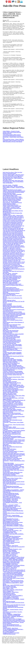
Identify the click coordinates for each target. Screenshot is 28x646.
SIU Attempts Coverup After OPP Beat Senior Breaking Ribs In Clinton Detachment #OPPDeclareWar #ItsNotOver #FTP (13, 562)
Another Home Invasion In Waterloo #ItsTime (13, 372)
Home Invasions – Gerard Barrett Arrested (12, 202)
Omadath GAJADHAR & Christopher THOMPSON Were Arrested (11, 633)
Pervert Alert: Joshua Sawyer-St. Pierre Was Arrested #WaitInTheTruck (13, 369)
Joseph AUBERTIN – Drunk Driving (11, 597)
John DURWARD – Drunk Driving (10, 564)
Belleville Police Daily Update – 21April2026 (12, 360)
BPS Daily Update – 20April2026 (10, 391)
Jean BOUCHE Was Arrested (9, 507)
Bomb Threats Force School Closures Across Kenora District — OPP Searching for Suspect (13, 581)
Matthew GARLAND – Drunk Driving (11, 539)
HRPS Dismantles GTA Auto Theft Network (12, 141)
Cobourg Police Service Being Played (11, 363)
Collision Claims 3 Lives (8, 463)
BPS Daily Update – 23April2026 (10, 273)
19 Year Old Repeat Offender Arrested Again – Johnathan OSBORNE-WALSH (13, 630)
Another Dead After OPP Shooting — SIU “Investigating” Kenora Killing (12, 531)
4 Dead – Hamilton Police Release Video (12, 206)
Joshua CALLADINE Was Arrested (10, 493)
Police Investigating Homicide (9, 495)
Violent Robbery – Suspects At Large (11, 131)
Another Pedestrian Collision (9, 193)
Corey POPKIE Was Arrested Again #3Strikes (13, 528)
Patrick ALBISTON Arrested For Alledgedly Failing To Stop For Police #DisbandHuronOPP (13, 574)
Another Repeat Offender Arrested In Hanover (13, 289)
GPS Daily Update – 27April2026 (10, 185)
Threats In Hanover (7, 418)
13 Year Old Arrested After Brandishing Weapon (13, 192)
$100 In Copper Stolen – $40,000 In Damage (13, 186)
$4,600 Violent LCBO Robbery (9, 449)
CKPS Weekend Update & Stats (10, 195)
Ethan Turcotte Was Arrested (9, 482)
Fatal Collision (6, 544)
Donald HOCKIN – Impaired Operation (11, 552)
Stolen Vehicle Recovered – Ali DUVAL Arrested (13, 481)
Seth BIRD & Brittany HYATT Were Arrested (13, 538)
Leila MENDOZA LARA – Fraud (10, 532)
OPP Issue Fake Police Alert (9, 586)
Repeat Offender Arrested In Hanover (11, 293)
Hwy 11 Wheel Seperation (8, 631)
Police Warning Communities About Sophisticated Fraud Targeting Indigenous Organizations (14, 315)
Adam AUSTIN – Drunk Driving (10, 587)
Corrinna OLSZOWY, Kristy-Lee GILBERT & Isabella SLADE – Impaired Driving (13, 596)
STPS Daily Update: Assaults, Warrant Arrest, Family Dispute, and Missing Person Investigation (14, 367)
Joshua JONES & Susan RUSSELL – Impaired (13, 489)
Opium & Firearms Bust (8, 591)
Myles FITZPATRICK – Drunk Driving (11, 520)
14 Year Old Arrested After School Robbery (12, 345)
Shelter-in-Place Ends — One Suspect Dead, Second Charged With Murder (13, 576)
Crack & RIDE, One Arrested (9, 274)
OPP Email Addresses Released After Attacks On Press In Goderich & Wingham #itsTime (14, 401)
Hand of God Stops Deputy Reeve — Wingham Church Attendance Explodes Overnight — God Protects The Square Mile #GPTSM (13, 467)
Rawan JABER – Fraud (8, 588)
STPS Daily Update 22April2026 (10, 279)
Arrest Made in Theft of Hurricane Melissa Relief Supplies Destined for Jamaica (13, 417)
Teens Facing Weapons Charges (10, 335)
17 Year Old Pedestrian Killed (9, 343)
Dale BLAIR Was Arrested (8, 346)
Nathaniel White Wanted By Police (10, 204)
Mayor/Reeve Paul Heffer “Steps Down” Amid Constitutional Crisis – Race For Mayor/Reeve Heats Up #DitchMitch (13, 181)
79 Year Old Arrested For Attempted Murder (12, 524)
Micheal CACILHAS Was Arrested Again (12, 497)
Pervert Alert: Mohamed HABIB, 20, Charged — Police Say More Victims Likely (13, 452)
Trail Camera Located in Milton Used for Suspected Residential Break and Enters (12, 135)
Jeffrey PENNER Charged (8, 541)
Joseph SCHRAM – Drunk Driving (10, 628)
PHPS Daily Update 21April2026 (10, 361)
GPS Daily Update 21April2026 (10, 381)
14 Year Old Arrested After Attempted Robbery (13, 389)
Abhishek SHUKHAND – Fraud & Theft (11, 506)
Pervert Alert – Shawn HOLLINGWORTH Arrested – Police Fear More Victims (14, 408)
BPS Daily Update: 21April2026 (10, 364)
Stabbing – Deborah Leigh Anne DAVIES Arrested (14, 191)
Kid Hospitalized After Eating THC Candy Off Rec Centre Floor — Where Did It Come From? (14, 455)
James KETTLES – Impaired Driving (11, 515)
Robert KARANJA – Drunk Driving (10, 545)
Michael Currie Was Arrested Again (10, 330)
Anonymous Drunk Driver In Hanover (11, 288)
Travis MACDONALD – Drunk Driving (11, 566)
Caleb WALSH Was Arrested (9, 594)
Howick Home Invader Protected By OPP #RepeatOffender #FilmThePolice (12, 509)
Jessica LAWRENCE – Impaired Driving (12, 614)
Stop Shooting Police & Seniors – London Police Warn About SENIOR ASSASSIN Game (14, 441)
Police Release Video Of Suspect (10, 331)
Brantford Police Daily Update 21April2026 (12, 359)
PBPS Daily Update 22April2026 (10, 282)
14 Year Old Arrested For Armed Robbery (12, 436)
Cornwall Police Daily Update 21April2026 (12, 352)
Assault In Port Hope (7, 332)
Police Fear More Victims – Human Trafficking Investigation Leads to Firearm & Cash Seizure (13, 140)
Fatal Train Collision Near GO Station (11, 342)
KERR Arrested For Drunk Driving (10, 521)
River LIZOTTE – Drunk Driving (10, 567)
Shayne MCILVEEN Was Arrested (10, 518)
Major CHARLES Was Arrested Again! (11, 542)
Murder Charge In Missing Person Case (12, 280)
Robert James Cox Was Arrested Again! (12, 413)
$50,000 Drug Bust (7, 445)
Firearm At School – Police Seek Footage (12, 344)
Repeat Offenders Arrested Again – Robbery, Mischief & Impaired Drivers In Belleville (13, 198)
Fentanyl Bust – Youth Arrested (10, 384)
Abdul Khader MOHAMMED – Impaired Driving (13, 558)
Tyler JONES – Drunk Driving (9, 554)
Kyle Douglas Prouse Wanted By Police (12, 324)
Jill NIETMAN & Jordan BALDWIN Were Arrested (14, 604)
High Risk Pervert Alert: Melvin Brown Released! (14, 453)
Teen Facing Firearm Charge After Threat (12, 275)
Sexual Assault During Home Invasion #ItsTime (13, 373)
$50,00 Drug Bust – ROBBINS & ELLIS (12, 432)
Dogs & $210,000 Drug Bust (9, 338)
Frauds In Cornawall (7, 303)
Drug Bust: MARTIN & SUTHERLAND (11, 615)
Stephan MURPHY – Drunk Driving (10, 592)
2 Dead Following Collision (9, 593)
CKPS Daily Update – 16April (9, 427)
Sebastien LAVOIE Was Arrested (10, 606)
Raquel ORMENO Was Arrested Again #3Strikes (13, 565)
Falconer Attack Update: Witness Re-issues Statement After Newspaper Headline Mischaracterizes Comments (12, 473)
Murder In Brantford (7, 304)
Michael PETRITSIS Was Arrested (10, 523)
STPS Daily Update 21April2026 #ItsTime (12, 365)
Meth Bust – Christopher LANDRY (10, 504)
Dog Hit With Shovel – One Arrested (11, 281)
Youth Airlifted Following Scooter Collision (12, 189)
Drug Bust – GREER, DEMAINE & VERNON (13, 559)
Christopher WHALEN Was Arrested (11, 494)
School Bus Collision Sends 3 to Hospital (12, 618)
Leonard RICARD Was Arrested (10, 501)
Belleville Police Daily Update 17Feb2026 (12, 409)
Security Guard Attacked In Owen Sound (12, 284)
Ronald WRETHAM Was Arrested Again (12, 536)
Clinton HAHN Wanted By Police (10, 349)
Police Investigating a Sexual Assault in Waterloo (14, 430)
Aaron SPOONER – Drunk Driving (10, 556)
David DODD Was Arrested (9, 601)
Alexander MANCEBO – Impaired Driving (12, 465)
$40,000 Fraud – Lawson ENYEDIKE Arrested (13, 585)
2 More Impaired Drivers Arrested (10, 457)
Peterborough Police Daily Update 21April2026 (13, 334)
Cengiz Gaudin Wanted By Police (10, 316)
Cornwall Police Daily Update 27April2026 (12, 194)
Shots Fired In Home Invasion (9, 287)
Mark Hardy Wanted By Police (9, 394)
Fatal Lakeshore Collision (8, 543)
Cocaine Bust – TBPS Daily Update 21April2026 (13, 327)
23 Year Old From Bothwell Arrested (11, 624)
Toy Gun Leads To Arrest (8, 450)
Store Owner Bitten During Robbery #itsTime (13, 210)
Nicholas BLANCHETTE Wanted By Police (12, 348)
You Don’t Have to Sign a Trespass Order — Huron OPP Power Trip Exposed (13, 479)
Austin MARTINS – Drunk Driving (10, 499)
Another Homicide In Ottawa (9, 203)
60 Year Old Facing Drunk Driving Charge (12, 196)
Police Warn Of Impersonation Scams (11, 337)
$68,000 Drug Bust (7, 211)
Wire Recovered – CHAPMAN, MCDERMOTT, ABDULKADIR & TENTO (13, 617)
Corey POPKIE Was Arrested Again (11, 486)
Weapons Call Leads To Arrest (9, 393)
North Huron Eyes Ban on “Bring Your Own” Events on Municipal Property (12, 173)
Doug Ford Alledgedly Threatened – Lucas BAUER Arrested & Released (12, 549)
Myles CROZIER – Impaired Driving (11, 537)
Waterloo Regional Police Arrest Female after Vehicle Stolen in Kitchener (13, 318)
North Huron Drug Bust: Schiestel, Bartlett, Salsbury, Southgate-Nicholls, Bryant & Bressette (14, 312)
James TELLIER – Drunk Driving (10, 553)
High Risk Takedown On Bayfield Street (12, 200)
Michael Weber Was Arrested (9, 480)
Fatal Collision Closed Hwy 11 (9, 568)
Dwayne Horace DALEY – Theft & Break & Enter (14, 439)
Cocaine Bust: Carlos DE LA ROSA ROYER (13, 589)
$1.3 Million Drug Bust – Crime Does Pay (12, 431)
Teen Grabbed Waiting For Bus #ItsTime (12, 382)
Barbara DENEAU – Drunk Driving (10, 500)
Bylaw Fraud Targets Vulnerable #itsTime (12, 277)
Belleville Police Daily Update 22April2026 (12, 306)
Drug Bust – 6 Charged (8, 529)
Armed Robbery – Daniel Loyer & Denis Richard (13, 557)
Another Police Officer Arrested (10, 325)
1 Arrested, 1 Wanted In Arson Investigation (12, 371)
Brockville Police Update (8, 358)
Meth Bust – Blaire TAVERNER (10, 551)
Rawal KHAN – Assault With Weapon (11, 496)
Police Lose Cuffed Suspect (9, 294)
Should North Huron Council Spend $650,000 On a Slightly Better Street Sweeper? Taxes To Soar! (14, 620)
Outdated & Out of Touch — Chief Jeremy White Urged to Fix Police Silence (14, 396)
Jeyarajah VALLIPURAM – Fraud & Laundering (13, 464)
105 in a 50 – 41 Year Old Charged (10, 201)
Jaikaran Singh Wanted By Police (10, 392)
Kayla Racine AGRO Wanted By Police (11, 278)
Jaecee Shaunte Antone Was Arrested (11, 336)
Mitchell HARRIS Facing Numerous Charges (13, 522)
